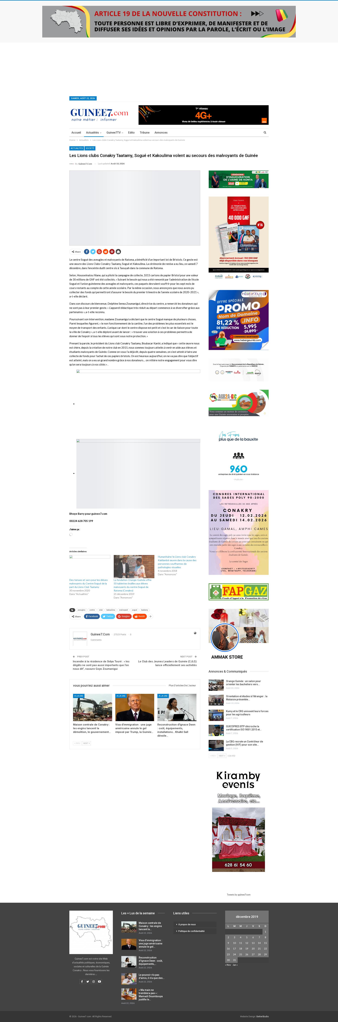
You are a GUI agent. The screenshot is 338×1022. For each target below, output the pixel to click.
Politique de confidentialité (191, 931)
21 (259, 948)
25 (240, 954)
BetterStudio (262, 1016)
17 (234, 948)
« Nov (228, 964)
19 (246, 948)
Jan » (235, 964)
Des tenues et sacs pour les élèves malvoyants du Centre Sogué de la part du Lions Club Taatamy (88, 583)
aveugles (81, 610)
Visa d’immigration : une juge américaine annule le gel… (150, 943)
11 (240, 943)
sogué (134, 610)
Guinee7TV (114, 132)
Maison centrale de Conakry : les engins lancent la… (150, 926)
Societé (90, 148)
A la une (78, 696)
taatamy (144, 610)
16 (228, 948)
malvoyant (123, 610)
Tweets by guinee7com (239, 894)
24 (234, 954)
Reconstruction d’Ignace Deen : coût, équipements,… (150, 960)
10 (234, 943)
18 (240, 948)
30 (228, 960)
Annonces (161, 132)
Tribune (144, 132)
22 (265, 948)
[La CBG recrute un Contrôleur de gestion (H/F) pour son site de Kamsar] (216, 745)
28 (259, 954)
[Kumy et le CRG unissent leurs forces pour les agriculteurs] (216, 715)
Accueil (76, 132)
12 (246, 943)
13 (253, 943)
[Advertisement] (169, 69)
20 (253, 948)
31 (234, 960)
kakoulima (111, 610)
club (100, 610)
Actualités (92, 132)
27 (253, 954)
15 (265, 943)
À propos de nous (187, 924)
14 (259, 943)
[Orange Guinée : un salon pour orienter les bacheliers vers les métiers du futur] (216, 685)
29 (265, 954)
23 (228, 954)
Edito (131, 132)
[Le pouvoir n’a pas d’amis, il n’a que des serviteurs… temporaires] (128, 979)
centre (92, 610)
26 (246, 954)
